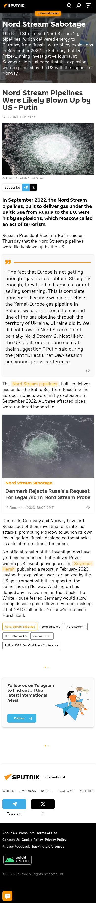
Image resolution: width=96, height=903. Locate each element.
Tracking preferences (48, 846)
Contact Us (11, 839)
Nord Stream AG (16, 636)
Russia (47, 790)
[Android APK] (17, 860)
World (8, 790)
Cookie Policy (32, 839)
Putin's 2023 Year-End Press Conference (31, 645)
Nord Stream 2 (51, 626)
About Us (9, 833)
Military (87, 790)
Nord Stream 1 (75, 626)
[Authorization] (69, 5)
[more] (88, 370)
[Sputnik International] (14, 7)
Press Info (27, 833)
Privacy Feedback (16, 846)
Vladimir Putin (41, 636)
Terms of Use (47, 833)
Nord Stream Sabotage (28, 483)
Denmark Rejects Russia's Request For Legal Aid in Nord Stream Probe (48, 494)
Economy (66, 790)
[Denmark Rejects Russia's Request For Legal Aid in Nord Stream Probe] (48, 446)
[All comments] (7, 896)
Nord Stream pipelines (34, 384)
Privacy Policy (55, 839)
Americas (27, 790)
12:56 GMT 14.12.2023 (19, 117)
